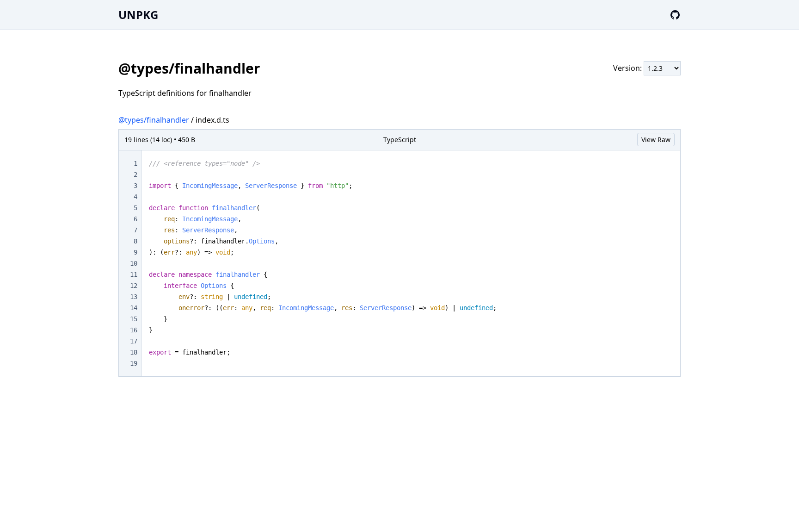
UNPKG (138, 14)
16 (133, 330)
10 (133, 263)
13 (133, 296)
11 (133, 274)
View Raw (655, 139)
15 (133, 319)
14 (133, 307)
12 (133, 285)
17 (133, 341)
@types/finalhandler (153, 120)
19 (133, 363)
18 (133, 352)
